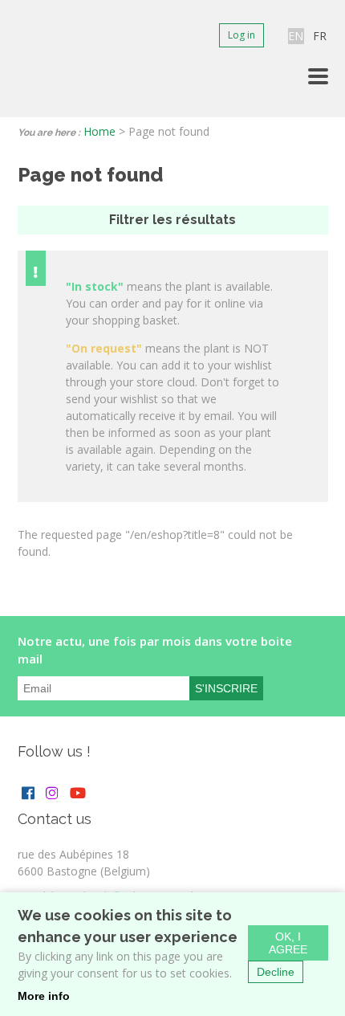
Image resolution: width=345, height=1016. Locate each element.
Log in (241, 35)
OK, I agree (288, 943)
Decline (275, 971)
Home (99, 131)
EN (295, 35)
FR (320, 35)
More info (44, 995)
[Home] (33, 58)
